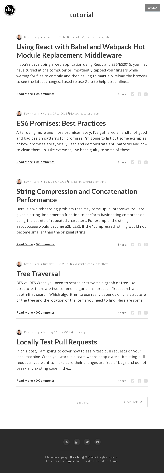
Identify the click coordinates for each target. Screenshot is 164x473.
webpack (98, 37)
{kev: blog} (77, 457)
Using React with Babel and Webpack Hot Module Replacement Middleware (80, 50)
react (89, 37)
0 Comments (45, 94)
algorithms (99, 181)
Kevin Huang (31, 37)
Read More (24, 94)
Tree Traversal (38, 273)
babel (107, 37)
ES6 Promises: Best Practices (61, 123)
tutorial (74, 37)
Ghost (114, 461)
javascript (77, 113)
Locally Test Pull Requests (56, 341)
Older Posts (131, 402)
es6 (82, 37)
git (85, 332)
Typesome (73, 461)
